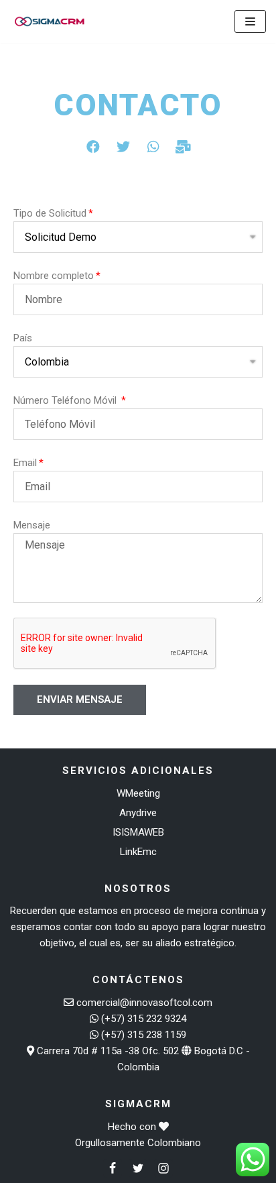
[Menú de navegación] (250, 21)
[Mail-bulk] (183, 146)
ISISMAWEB (138, 832)
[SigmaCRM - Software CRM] (50, 21)
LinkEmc (138, 852)
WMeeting (138, 793)
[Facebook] (93, 146)
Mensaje (31, 525)
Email (25, 463)
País (22, 338)
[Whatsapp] (153, 146)
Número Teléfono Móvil (66, 400)
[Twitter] (123, 146)
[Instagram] (163, 1168)
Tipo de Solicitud (49, 213)
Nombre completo (53, 276)
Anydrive (138, 813)
